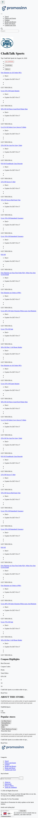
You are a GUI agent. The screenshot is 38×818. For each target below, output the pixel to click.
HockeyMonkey (6, 723)
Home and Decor (10, 23)
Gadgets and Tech (10, 25)
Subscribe (23, 811)
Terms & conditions (11, 787)
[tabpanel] (19, 217)
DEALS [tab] (7, 69)
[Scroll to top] (3, 2)
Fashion (7, 20)
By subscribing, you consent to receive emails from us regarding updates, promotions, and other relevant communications (18, 814)
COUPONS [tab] (8, 65)
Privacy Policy (9, 785)
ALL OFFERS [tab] (9, 61)
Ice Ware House (6, 721)
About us (7, 782)
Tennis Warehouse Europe (9, 729)
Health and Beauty (10, 22)
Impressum (8, 784)
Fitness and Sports (10, 18)
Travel (7, 16)
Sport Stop (5, 725)
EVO (3, 727)
